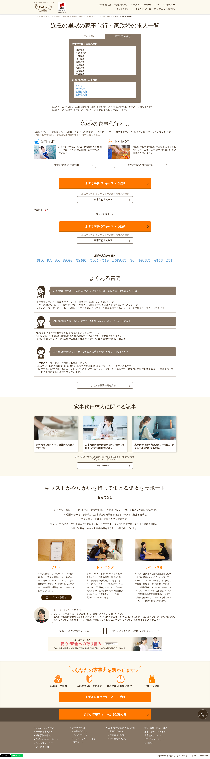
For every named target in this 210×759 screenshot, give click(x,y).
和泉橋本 (67, 260)
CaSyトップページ (45, 727)
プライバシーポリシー (155, 739)
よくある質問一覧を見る (103, 385)
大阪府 (91, 17)
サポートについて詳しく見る (74, 631)
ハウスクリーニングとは (84, 738)
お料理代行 (81, 94)
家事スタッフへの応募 (155, 731)
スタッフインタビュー (46, 743)
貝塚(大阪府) (144, 260)
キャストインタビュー (165, 4)
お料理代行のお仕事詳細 (140, 165)
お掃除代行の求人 (118, 735)
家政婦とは (78, 742)
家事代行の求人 (117, 731)
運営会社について (153, 735)
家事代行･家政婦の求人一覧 (66, 17)
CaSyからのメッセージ (141, 4)
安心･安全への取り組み (164, 9)
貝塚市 (109, 17)
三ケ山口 (94, 260)
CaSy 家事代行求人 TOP (43, 17)
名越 (57, 260)
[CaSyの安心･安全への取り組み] (105, 644)
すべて (79, 85)
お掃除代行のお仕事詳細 (66, 165)
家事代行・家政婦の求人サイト (44, 2)
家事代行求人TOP (103, 199)
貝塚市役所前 (119, 260)
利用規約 (148, 743)
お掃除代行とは (80, 731)
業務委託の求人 (121, 4)
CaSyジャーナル (103, 465)
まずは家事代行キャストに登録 (105, 183)
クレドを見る (59, 597)
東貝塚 (40, 260)
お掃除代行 (81, 91)
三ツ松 (169, 260)
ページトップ (203, 716)
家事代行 (82, 17)
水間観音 (158, 260)
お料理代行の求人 (118, 738)
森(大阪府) (81, 260)
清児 (49, 260)
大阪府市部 (100, 17)
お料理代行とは (80, 735)
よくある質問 (123, 9)
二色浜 (105, 260)
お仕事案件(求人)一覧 (141, 9)
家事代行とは (105, 4)
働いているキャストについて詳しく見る (132, 631)
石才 (132, 260)
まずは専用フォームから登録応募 (105, 714)
